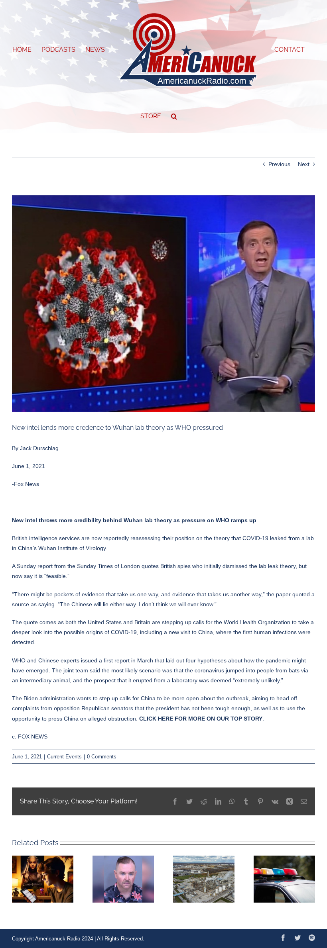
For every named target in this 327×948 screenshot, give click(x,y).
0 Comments (101, 757)
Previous (279, 164)
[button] (174, 116)
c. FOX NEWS (29, 736)
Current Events (64, 757)
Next (303, 164)
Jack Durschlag (39, 448)
